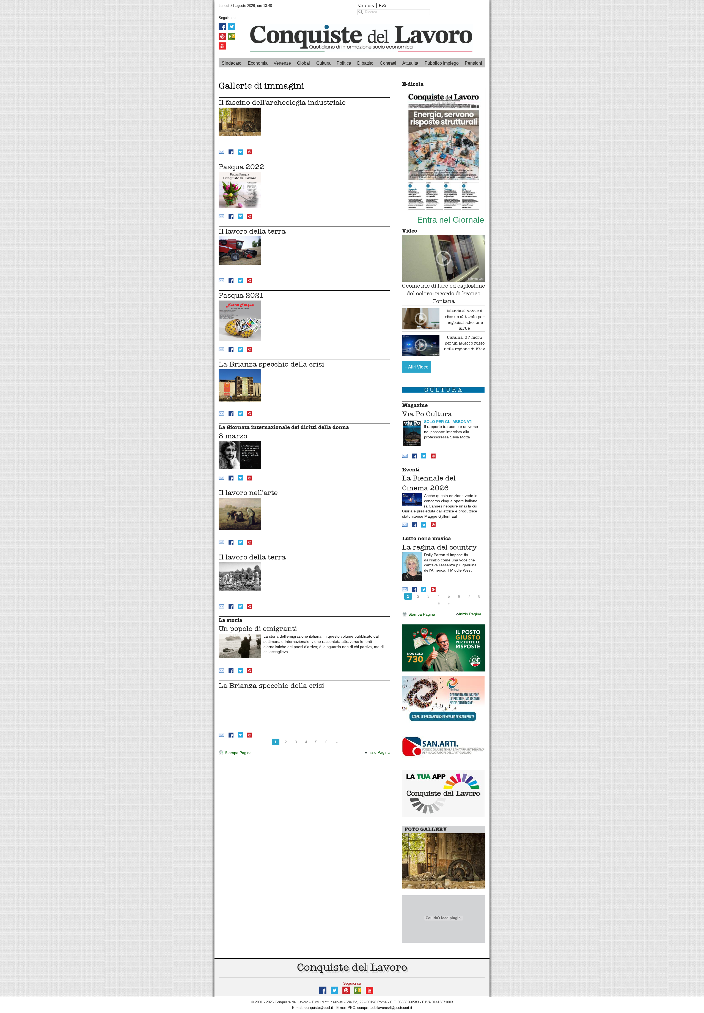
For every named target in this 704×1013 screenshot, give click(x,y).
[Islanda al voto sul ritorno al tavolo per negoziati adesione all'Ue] (421, 318)
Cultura (323, 63)
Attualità (410, 63)
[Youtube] (222, 45)
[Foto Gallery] (443, 860)
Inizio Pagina (378, 752)
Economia (258, 63)
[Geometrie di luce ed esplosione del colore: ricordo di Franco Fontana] (443, 258)
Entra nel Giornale (450, 219)
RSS (382, 5)
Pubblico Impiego (442, 63)
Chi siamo (366, 5)
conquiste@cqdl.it (318, 1008)
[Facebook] (222, 26)
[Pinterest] (222, 36)
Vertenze (282, 63)
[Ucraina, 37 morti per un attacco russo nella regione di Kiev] (421, 345)
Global (303, 63)
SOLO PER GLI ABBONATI (448, 421)
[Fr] (231, 36)
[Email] (221, 151)
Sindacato (231, 63)
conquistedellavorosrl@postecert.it (384, 1008)
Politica (344, 63)
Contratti (388, 63)
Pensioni (473, 63)
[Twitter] (231, 26)
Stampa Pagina (238, 752)
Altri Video (416, 367)
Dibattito (365, 63)
